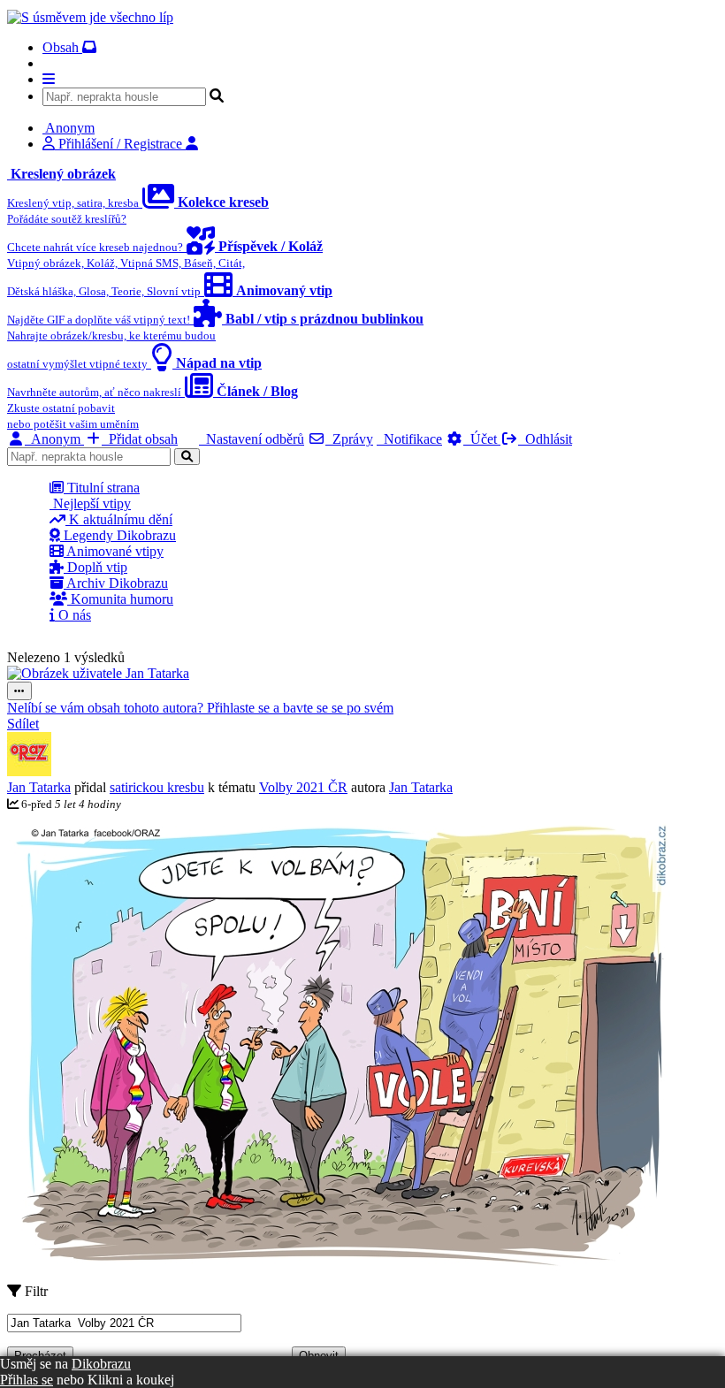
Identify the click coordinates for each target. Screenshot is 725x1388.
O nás (73, 614)
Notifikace (409, 438)
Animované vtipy (114, 551)
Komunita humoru (120, 598)
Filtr (34, 1291)
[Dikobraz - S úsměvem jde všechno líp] (90, 17)
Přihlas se (26, 1379)
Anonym (54, 438)
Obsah (62, 47)
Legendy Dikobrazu (118, 535)
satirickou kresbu (157, 787)
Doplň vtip (95, 567)
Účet (481, 438)
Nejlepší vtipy (90, 503)
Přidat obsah (140, 438)
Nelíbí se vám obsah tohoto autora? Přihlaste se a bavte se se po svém (200, 707)
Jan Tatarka (39, 787)
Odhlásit (545, 438)
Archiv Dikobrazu (116, 583)
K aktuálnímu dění (118, 519)
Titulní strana (102, 487)
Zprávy (349, 438)
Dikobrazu (101, 1363)
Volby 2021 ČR (303, 787)
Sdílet (23, 723)
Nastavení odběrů (251, 438)
